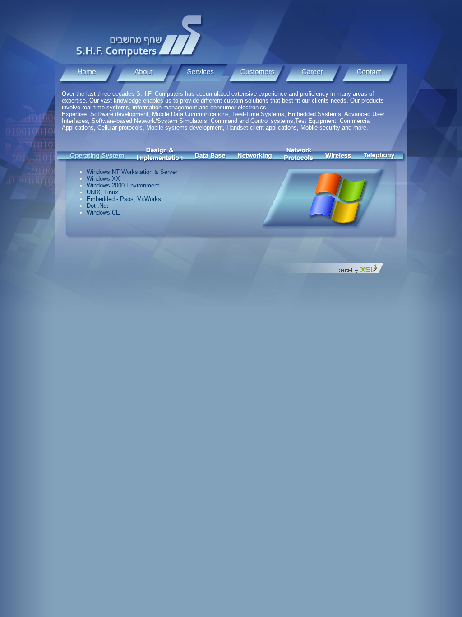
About (144, 74)
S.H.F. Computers (140, 35)
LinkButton (97, 155)
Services (200, 74)
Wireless (338, 155)
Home (88, 74)
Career (313, 74)
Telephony (379, 155)
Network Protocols (299, 155)
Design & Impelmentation (160, 155)
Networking (255, 155)
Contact (370, 74)
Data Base (210, 155)
